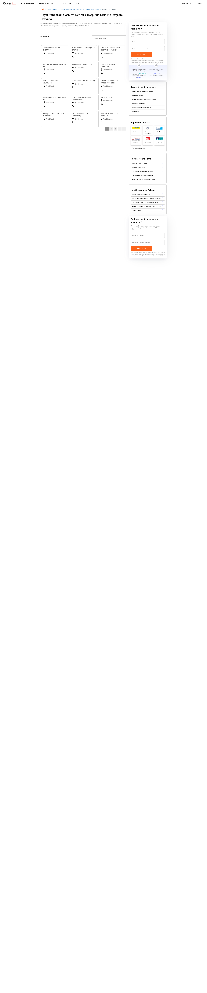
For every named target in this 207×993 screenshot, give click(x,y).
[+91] (83, 56)
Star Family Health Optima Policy (142, 171)
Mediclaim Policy (137, 95)
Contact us (186, 4)
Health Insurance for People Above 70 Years (147, 206)
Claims (76, 4)
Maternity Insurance (138, 103)
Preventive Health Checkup (141, 194)
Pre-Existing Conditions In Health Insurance (146, 198)
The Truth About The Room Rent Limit (145, 202)
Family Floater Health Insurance (142, 92)
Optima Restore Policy (139, 163)
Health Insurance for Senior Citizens (144, 99)
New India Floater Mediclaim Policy (143, 179)
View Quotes (141, 55)
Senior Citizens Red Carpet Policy (143, 175)
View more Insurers (138, 148)
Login (200, 4)
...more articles (136, 210)
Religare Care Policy (138, 167)
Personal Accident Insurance (141, 107)
